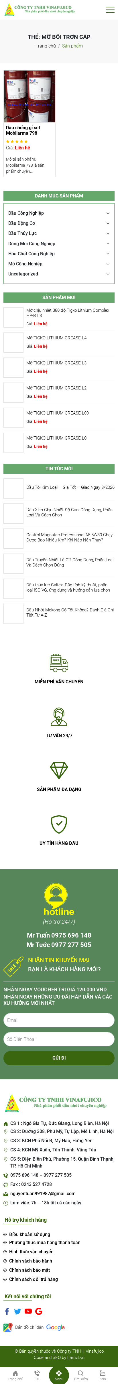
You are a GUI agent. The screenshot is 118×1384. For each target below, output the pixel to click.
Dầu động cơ (21, 223)
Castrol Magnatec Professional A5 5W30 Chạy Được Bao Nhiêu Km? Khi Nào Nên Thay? (69, 537)
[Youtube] (28, 1310)
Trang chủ (46, 46)
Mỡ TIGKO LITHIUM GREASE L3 (56, 363)
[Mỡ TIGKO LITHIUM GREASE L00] (13, 417)
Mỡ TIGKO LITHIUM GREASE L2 (56, 388)
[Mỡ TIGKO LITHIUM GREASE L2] (13, 392)
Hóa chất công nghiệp (31, 253)
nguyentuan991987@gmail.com (43, 1193)
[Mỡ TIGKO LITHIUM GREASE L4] (13, 342)
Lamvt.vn (75, 1357)
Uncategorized (23, 274)
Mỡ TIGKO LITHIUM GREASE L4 (56, 338)
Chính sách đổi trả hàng (33, 1279)
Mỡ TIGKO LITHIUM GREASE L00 (57, 413)
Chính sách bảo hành (30, 1261)
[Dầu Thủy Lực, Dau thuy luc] (39, 9)
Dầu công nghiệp (26, 213)
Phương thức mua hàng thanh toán (44, 1242)
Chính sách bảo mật (29, 1270)
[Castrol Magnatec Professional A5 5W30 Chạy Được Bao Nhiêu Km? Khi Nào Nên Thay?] (13, 538)
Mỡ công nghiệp (25, 264)
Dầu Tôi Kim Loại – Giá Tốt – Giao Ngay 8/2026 (70, 487)
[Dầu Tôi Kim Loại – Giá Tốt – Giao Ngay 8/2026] (13, 488)
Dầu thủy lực (22, 233)
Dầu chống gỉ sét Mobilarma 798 (23, 130)
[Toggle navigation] (110, 9)
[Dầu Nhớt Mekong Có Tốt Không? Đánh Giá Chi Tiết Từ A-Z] (13, 613)
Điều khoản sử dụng (29, 1234)
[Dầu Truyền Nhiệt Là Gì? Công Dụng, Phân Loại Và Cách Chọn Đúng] (13, 563)
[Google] (38, 1310)
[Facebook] (7, 1310)
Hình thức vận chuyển (31, 1251)
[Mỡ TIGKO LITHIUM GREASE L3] (13, 367)
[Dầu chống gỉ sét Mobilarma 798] (29, 96)
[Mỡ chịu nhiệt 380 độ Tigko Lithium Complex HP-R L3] (13, 317)
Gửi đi (59, 1058)
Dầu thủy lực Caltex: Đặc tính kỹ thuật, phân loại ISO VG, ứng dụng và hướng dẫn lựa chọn (68, 587)
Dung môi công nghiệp (31, 243)
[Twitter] (17, 1310)
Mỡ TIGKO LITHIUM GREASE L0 (56, 438)
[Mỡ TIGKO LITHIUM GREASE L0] (13, 442)
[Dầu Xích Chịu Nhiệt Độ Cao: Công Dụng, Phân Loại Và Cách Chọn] (13, 513)
